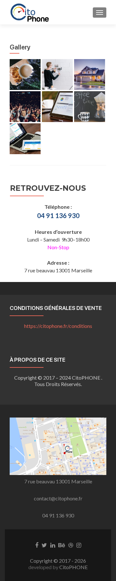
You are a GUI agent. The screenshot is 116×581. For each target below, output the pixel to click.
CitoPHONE (73, 567)
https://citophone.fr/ (58, 326)
